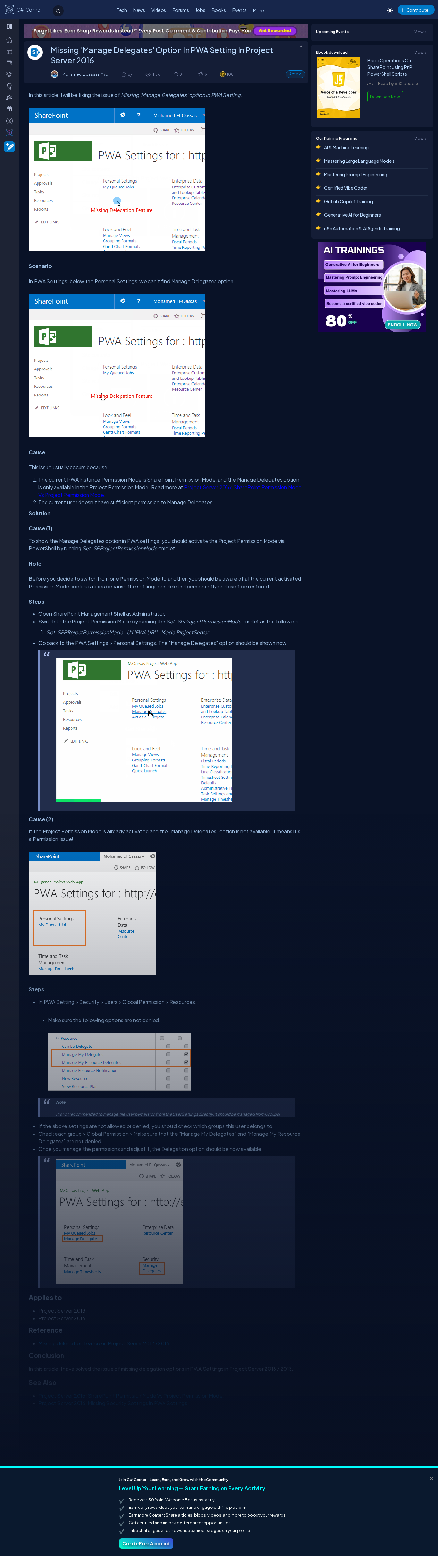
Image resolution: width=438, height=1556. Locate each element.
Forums (181, 10)
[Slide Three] (166, 31)
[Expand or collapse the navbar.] (10, 26)
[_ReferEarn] (10, 108)
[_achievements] (10, 86)
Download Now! (385, 96)
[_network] (10, 97)
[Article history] (124, 74)
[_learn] (10, 74)
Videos (158, 10)
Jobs (200, 10)
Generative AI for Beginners (352, 215)
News (139, 10)
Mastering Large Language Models (359, 161)
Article (295, 74)
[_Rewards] (10, 120)
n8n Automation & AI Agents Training (362, 228)
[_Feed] (10, 39)
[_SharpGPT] (10, 132)
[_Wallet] (10, 62)
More (258, 10)
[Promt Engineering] (372, 287)
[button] (200, 75)
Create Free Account (146, 1543)
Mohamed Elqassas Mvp (85, 74)
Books (219, 10)
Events (239, 10)
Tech (122, 10)
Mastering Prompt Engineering (355, 174)
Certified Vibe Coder (345, 188)
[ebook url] (338, 116)
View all (421, 31)
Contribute (417, 10)
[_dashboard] (10, 51)
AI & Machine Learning (346, 147)
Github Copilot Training (348, 201)
